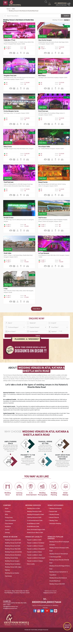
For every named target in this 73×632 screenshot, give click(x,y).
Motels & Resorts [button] (54, 517)
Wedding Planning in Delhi (34, 511)
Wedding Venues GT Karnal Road (58, 553)
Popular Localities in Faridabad (35, 543)
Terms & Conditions (10, 520)
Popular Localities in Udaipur (35, 561)
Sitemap (7, 532)
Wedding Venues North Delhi (13, 540)
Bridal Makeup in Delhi (33, 523)
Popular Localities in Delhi (34, 540)
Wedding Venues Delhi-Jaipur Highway (13, 568)
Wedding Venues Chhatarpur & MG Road (59, 549)
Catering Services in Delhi (34, 517)
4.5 (33, 26)
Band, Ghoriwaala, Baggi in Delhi (36, 529)
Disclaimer (8, 526)
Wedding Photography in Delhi (35, 514)
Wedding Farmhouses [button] (55, 508)
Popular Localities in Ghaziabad (36, 549)
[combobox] (15, 327)
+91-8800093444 (60, 3)
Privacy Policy (9, 517)
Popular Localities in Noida (34, 552)
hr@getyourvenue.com (49, 592)
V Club (6, 288)
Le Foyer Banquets (43, 253)
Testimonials (19, 591)
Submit (38, 336)
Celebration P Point (9, 40)
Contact (7, 529)
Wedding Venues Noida (11, 558)
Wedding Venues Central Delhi (13, 552)
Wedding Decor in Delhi (33, 508)
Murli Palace (42, 75)
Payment (22, 592)
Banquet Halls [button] (53, 511)
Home (6, 508)
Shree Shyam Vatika (44, 146)
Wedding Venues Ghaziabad (13, 555)
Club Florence (42, 217)
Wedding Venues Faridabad (12, 564)
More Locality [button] (31, 564)
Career (28, 592)
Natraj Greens (8, 146)
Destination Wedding (55, 523)
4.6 (68, 26)
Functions (16, 592)
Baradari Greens (9, 217)
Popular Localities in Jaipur (34, 555)
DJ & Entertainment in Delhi (34, 520)
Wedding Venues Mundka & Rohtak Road (59, 561)
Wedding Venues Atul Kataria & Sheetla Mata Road (58, 579)
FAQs (6, 514)
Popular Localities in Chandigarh (36, 558)
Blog (13, 591)
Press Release (9, 523)
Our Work (25, 591)
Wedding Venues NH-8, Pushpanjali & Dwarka (59, 543)
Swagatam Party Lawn (10, 75)
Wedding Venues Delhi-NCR (57, 584)
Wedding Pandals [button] (54, 514)
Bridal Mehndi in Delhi (33, 526)
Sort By (66, 20)
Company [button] (7, 511)
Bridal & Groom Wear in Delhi (35, 532)
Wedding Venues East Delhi (12, 546)
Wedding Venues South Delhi (13, 543)
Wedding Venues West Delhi (13, 549)
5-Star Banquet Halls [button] (55, 557)
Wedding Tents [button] (53, 520)
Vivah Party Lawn (8, 182)
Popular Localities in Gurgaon (35, 546)
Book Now (8, 36)
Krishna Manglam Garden (11, 111)
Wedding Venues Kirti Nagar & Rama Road (59, 567)
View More (36, 309)
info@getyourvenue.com (10, 608)
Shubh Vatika (7, 253)
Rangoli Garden (43, 182)
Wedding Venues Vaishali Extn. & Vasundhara (58, 573)
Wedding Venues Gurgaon (12, 561)
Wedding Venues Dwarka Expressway (12, 574)
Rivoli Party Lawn (43, 111)
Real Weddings (9, 592)
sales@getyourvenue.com (10, 606)
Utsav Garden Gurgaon (45, 40)
